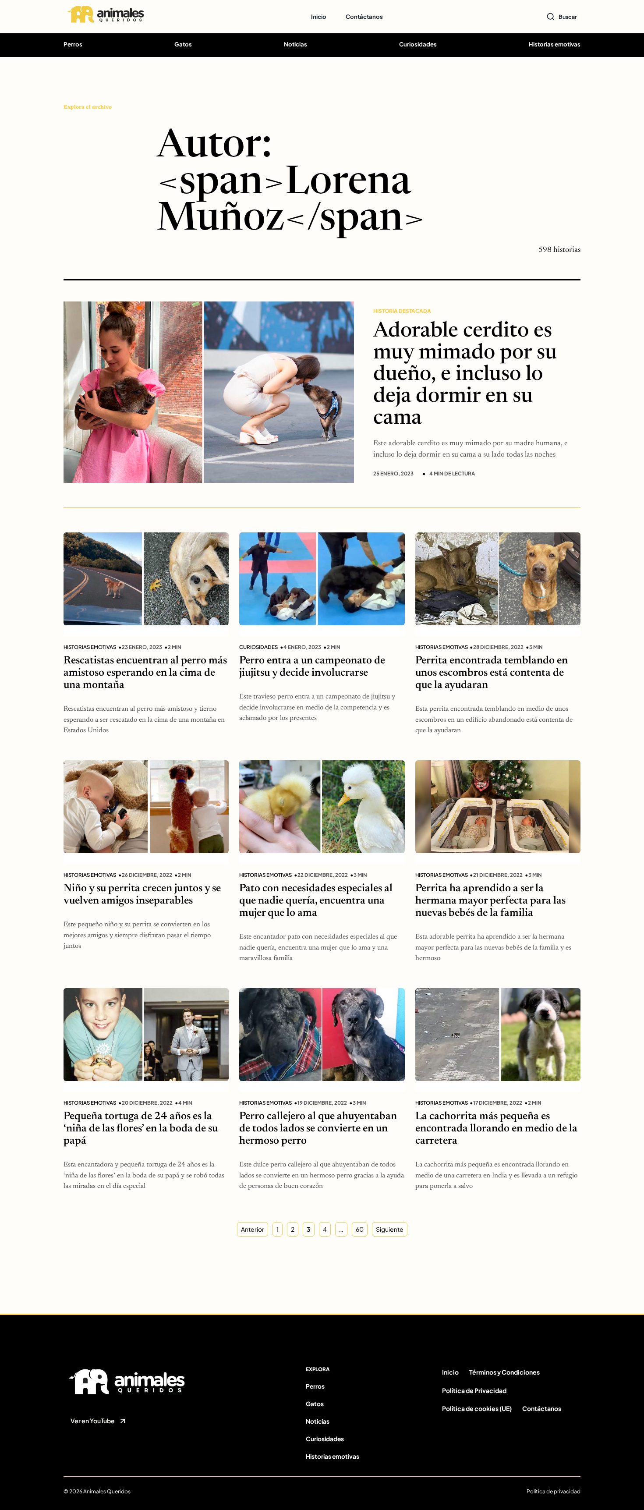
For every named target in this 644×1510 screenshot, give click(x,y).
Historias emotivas (554, 44)
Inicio (318, 16)
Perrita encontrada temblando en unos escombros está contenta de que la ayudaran (491, 673)
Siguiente (389, 1229)
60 (360, 1229)
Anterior (252, 1229)
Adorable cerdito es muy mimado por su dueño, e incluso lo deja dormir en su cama (465, 375)
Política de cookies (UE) (477, 1408)
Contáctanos (364, 16)
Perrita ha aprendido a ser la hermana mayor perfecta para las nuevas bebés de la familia (490, 901)
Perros (73, 44)
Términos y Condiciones (504, 1372)
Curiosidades (418, 44)
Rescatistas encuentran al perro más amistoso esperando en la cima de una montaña (145, 673)
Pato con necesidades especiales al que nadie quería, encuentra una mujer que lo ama (316, 901)
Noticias (295, 44)
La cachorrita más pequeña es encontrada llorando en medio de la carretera (496, 1129)
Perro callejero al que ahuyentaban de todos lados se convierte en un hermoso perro (318, 1129)
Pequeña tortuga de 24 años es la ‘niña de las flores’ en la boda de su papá (141, 1129)
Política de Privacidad (474, 1390)
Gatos (183, 44)
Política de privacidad (553, 1491)
